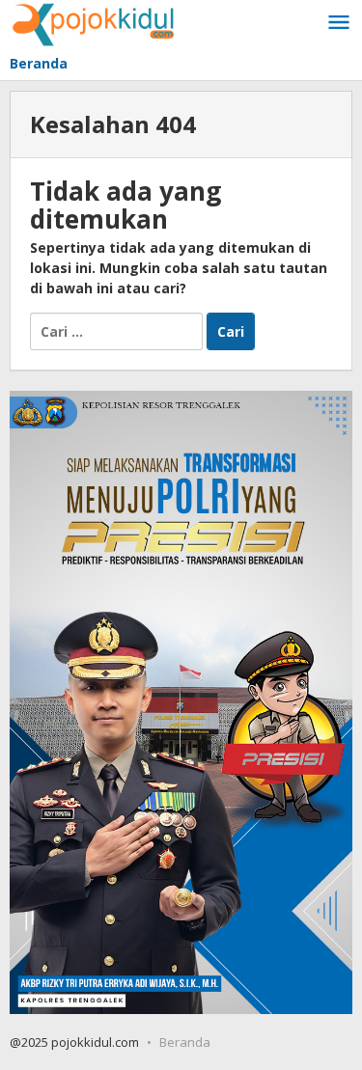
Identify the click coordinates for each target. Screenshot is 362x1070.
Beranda (184, 1042)
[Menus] (338, 23)
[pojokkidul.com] (94, 23)
